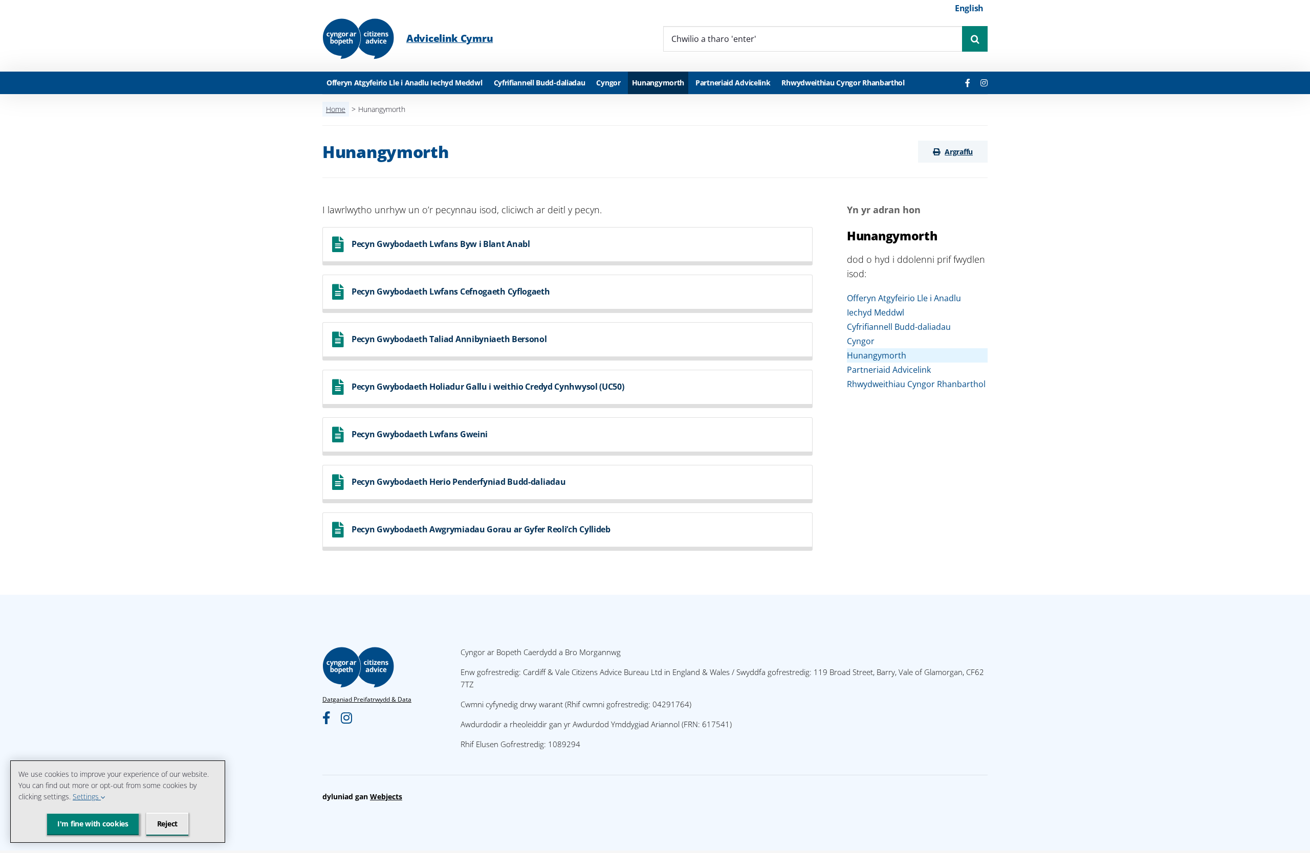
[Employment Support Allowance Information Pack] (567, 294)
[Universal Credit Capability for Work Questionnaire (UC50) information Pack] (567, 389)
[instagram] (984, 83)
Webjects (386, 796)
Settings (87, 796)
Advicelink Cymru (449, 38)
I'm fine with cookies (92, 823)
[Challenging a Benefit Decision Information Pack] (567, 484)
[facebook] (967, 83)
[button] (953, 152)
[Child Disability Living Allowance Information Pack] (567, 246)
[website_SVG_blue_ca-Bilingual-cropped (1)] (358, 22)
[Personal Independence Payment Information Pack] (567, 341)
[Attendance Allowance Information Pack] (567, 436)
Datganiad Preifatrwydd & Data (366, 699)
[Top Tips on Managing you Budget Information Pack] (567, 531)
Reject (167, 823)
